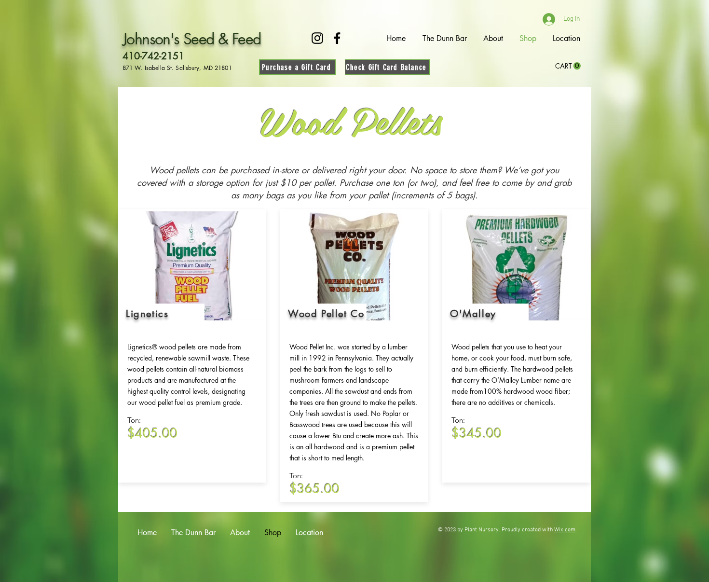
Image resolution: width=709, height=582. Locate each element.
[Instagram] (317, 38)
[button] (568, 66)
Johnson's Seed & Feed (191, 39)
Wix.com (564, 530)
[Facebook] (337, 38)
